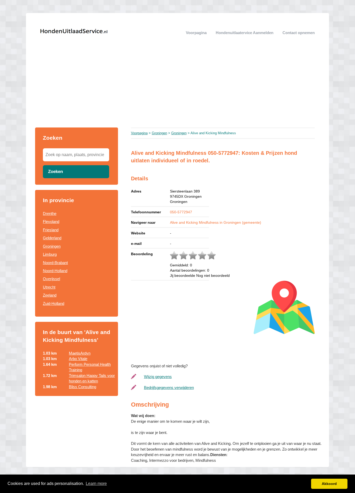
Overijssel (51, 279)
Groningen (52, 246)
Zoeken (55, 171)
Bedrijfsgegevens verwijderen (169, 387)
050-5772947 (181, 212)
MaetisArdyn (79, 353)
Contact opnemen (298, 32)
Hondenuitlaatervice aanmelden (244, 32)
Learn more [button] (96, 483)
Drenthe (49, 213)
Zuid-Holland (53, 303)
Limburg (50, 254)
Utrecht (49, 287)
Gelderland (52, 238)
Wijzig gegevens (158, 376)
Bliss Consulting (82, 387)
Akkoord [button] (329, 484)
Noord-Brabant (55, 262)
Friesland (50, 230)
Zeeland (49, 295)
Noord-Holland (55, 270)
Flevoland (51, 221)
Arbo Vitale (78, 358)
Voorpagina (196, 32)
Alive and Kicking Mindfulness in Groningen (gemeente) (215, 222)
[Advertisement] (177, 88)
